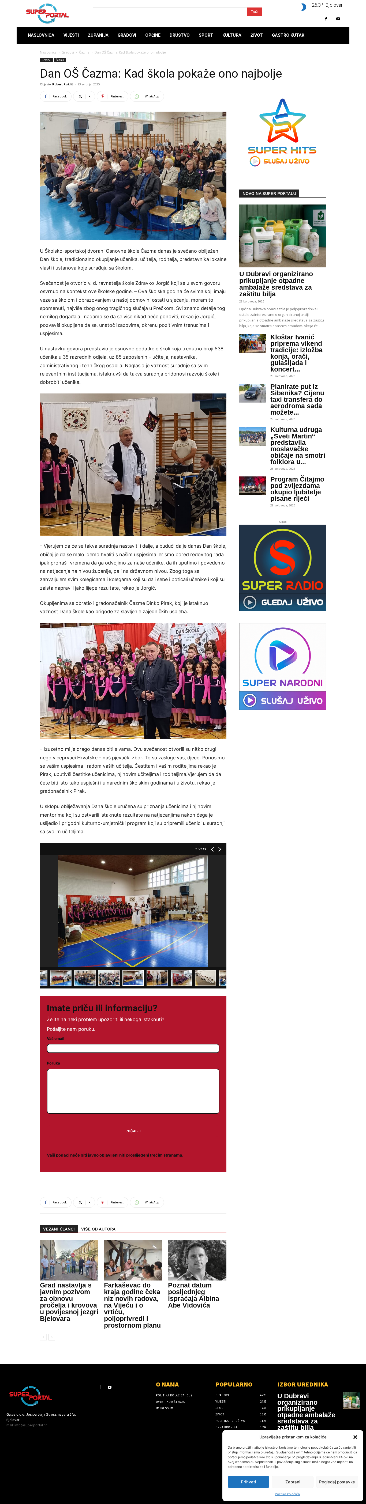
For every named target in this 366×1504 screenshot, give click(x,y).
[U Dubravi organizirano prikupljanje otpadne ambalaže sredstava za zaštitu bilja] (282, 235)
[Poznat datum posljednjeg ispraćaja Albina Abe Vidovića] (197, 1260)
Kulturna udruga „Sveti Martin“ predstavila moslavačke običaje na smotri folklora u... (297, 445)
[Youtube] (338, 19)
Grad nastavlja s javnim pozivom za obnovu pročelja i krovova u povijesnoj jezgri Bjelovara (69, 1301)
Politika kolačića (287, 1494)
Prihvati (248, 1481)
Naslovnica (48, 52)
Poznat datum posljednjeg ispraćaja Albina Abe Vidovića (193, 1295)
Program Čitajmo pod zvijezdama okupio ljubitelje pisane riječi (297, 488)
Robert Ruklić (62, 84)
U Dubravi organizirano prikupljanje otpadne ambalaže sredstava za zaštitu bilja (276, 284)
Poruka (53, 1063)
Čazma (84, 52)
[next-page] (51, 1337)
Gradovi (68, 52)
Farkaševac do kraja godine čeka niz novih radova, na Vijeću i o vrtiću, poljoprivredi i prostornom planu (132, 1305)
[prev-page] (43, 1337)
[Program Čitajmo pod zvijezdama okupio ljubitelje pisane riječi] (252, 485)
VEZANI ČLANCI (59, 1229)
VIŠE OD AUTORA (98, 1229)
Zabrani (292, 1481)
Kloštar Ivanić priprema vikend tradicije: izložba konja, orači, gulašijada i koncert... (296, 353)
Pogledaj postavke (337, 1481)
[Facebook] (326, 19)
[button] (355, 1437)
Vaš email (55, 1038)
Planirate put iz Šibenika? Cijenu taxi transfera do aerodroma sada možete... (297, 399)
